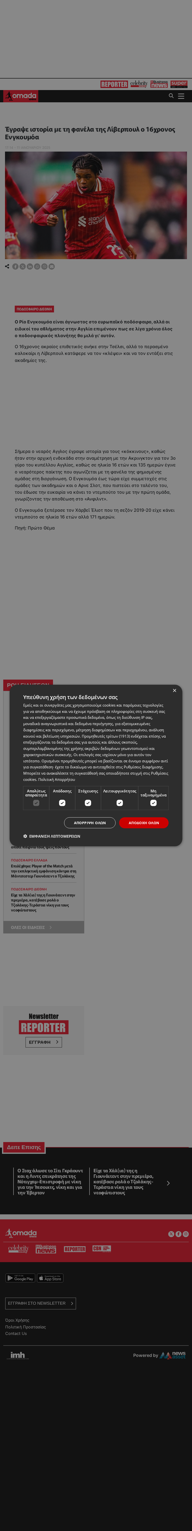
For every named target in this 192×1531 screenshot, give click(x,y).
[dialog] (96, 765)
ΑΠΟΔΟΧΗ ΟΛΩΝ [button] (144, 822)
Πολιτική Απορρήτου (56, 779)
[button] (51, 836)
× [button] (174, 690)
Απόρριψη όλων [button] (90, 822)
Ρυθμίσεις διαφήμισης (143, 766)
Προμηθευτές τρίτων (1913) (106, 735)
